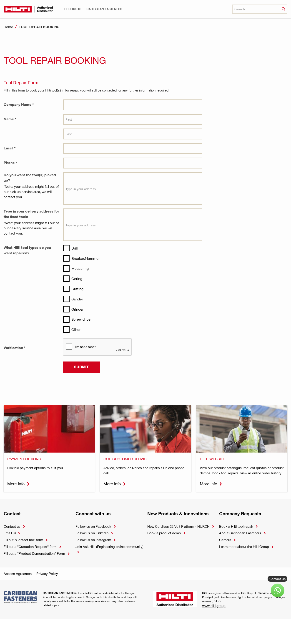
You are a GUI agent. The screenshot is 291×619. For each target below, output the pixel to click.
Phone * (10, 162)
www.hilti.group (214, 606)
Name (9, 133)
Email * (10, 148)
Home (8, 27)
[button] (72, 9)
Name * (10, 119)
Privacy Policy (47, 574)
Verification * (14, 347)
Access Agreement (18, 574)
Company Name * (19, 104)
